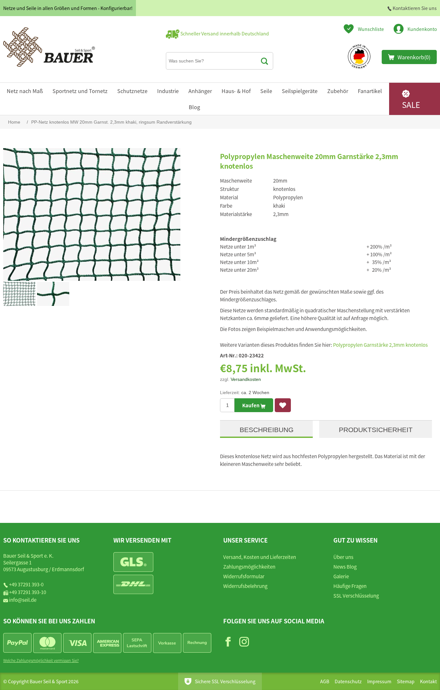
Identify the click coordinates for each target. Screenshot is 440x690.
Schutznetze (132, 91)
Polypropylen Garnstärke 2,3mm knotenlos (380, 344)
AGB (324, 681)
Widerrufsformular (243, 576)
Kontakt (428, 681)
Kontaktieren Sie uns (414, 8)
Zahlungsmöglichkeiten (249, 566)
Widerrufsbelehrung (245, 585)
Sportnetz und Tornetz (80, 91)
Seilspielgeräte (300, 91)
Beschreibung (266, 429)
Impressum (379, 681)
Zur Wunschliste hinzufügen (283, 405)
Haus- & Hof (236, 91)
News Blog (345, 566)
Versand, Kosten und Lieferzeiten (259, 556)
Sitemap (406, 681)
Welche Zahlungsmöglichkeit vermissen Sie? (41, 660)
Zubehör (337, 91)
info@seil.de (22, 599)
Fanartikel (370, 91)
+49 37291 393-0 (26, 584)
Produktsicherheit (376, 429)
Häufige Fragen (350, 585)
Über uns (343, 556)
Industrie (168, 91)
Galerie (341, 576)
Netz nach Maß (25, 91)
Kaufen (251, 405)
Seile (266, 91)
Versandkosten (246, 379)
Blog (194, 107)
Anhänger (200, 91)
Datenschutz (348, 681)
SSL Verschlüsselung (356, 595)
